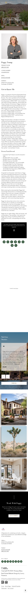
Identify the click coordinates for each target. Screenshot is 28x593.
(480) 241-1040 (5, 67)
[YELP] (11, 241)
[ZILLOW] (12, 245)
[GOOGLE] (15, 241)
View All (14, 383)
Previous (3, 377)
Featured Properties (16, 586)
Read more (17, 364)
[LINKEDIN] (23, 241)
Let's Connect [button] (14, 515)
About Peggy (8, 586)
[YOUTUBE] (4, 241)
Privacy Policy (18, 571)
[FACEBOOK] (15, 245)
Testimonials (4, 588)
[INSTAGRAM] (7, 241)
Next (8, 377)
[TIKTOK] (19, 241)
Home (2, 586)
